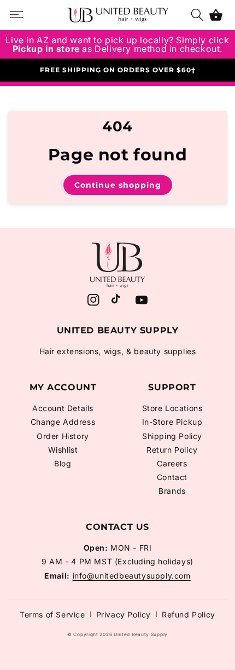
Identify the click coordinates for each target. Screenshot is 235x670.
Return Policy (172, 449)
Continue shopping (117, 185)
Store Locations (172, 408)
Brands (172, 490)
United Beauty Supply (141, 634)
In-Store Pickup (172, 421)
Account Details (62, 408)
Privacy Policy (123, 614)
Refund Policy (188, 614)
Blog (62, 463)
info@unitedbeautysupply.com (132, 575)
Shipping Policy (172, 436)
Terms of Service (52, 614)
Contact (172, 477)
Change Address (63, 421)
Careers (172, 463)
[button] (215, 15)
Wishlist (63, 449)
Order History (63, 436)
